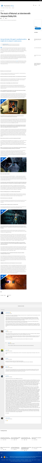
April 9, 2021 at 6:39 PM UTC (9, 313)
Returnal (5, 295)
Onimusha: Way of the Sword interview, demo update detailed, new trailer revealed (5, 438)
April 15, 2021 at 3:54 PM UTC (9, 376)
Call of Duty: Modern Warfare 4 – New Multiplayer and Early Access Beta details (26, 438)
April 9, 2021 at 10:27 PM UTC (9, 331)
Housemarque (2, 295)
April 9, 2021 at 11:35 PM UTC (11, 343)
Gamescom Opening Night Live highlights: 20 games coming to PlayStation (16, 438)
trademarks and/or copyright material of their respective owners (23, 457)
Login (35, 5)
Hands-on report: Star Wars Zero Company (36, 447)
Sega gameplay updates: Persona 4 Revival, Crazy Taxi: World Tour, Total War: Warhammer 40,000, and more (26, 448)
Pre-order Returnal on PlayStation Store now (38, 28)
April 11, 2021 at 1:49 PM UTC (9, 359)
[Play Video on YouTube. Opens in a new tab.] (25, 113)
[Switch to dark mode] (33, 5)
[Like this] (5, 449)
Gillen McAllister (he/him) (5, 44)
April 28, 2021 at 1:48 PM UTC (9, 418)
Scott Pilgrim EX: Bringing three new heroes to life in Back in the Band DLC (15, 448)
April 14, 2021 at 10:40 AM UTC (9, 367)
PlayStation (9, 6)
